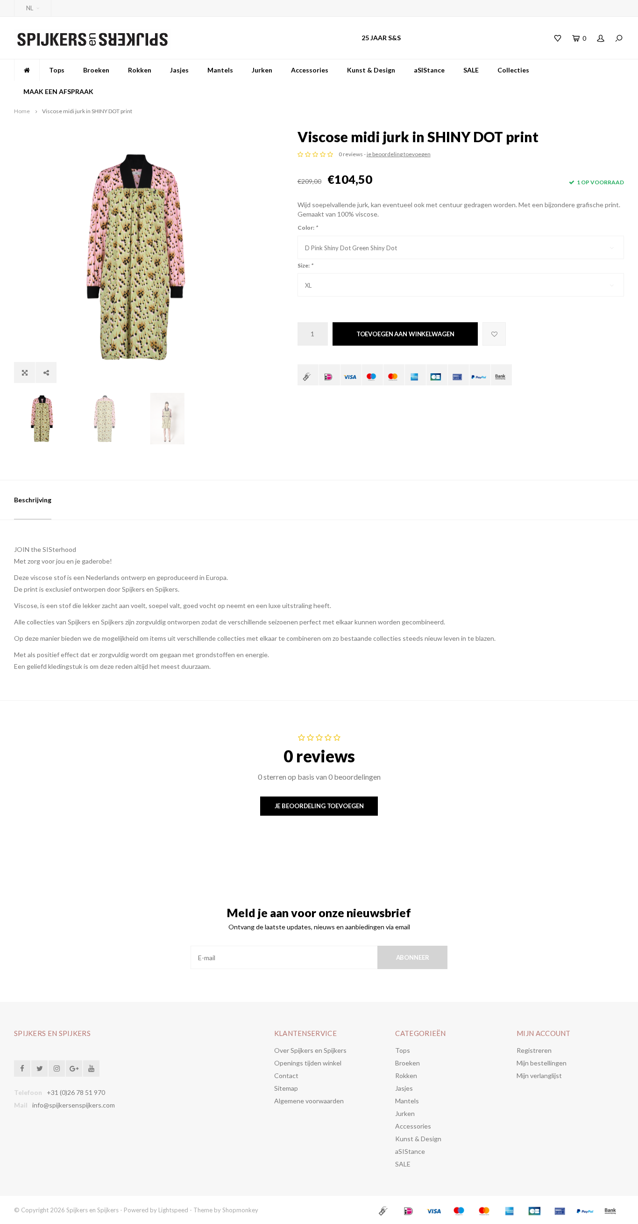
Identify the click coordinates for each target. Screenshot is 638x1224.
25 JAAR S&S (381, 38)
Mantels (220, 70)
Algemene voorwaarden (309, 1101)
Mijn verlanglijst (539, 1075)
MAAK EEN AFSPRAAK (58, 91)
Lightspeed (173, 1210)
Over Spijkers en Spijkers (310, 1050)
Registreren (534, 1050)
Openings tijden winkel (307, 1063)
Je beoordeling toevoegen (319, 806)
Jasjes (179, 70)
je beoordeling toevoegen (399, 154)
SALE (471, 70)
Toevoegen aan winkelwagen (405, 334)
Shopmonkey (240, 1210)
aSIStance (429, 70)
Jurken (262, 70)
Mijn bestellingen (542, 1063)
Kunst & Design (371, 70)
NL (29, 8)
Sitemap (286, 1088)
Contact (286, 1075)
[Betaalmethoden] (308, 374)
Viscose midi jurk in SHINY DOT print (87, 111)
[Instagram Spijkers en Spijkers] (57, 1068)
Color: (308, 227)
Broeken (96, 70)
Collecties (513, 70)
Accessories (309, 70)
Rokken (139, 70)
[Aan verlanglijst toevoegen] (494, 334)
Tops (56, 70)
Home (22, 111)
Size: (305, 265)
